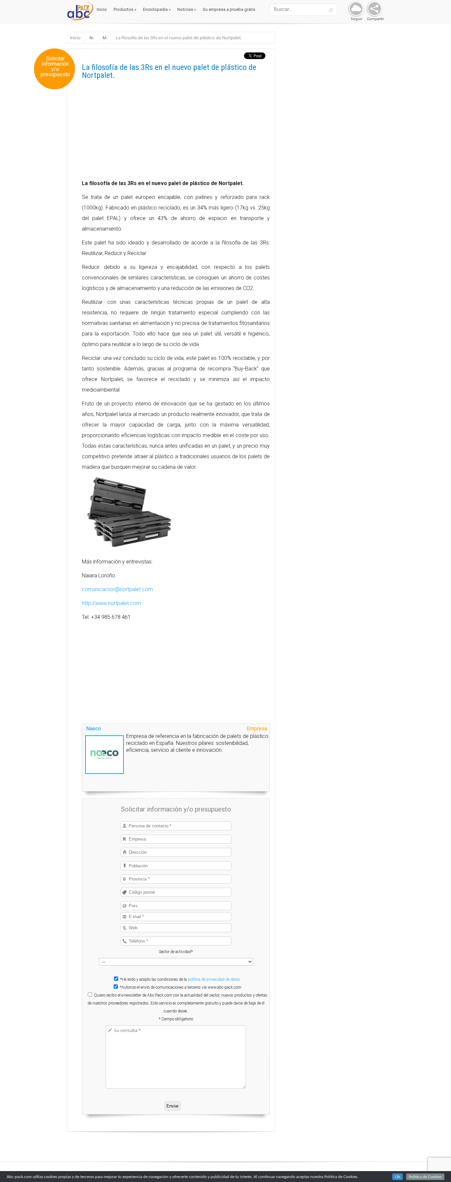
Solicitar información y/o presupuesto (55, 66)
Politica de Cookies (425, 1177)
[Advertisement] (176, 132)
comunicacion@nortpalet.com (117, 589)
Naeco (93, 728)
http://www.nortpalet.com (111, 603)
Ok (397, 1177)
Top (435, 1166)
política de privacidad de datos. (214, 979)
